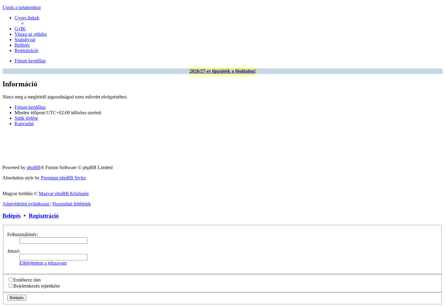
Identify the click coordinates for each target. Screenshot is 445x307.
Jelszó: (13, 251)
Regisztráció (44, 215)
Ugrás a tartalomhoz (21, 7)
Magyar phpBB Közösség (64, 193)
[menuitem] (20, 28)
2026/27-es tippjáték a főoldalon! (223, 71)
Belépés (11, 215)
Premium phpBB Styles (63, 177)
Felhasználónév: (22, 234)
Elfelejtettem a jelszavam (43, 262)
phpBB (34, 167)
